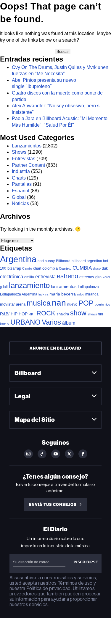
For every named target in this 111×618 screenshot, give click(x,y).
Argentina (18, 259)
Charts (19, 177)
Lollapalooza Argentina (18, 294)
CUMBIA (82, 268)
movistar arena (12, 304)
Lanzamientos (26, 145)
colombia (50, 268)
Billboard (63, 261)
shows (92, 314)
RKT (32, 314)
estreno (67, 276)
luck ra (43, 294)
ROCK (45, 313)
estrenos (86, 277)
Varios (51, 322)
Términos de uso (75, 583)
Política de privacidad (48, 588)
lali (5, 287)
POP (86, 303)
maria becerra (62, 294)
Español (20, 190)
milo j (80, 294)
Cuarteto (65, 268)
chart (37, 268)
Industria (21, 171)
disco (97, 268)
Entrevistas (23, 158)
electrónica (11, 276)
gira (98, 277)
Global (19, 197)
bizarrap (14, 268)
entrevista (45, 276)
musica (39, 303)
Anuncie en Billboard (55, 348)
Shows (19, 152)
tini (100, 314)
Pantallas (22, 184)
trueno (4, 323)
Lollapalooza (88, 287)
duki (105, 268)
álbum (68, 322)
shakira (63, 314)
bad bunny (46, 261)
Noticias (20, 203)
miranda (92, 294)
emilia (29, 277)
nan (59, 302)
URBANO (25, 322)
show (78, 313)
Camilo (27, 268)
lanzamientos (64, 286)
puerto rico (102, 304)
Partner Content (28, 165)
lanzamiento (29, 285)
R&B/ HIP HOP (14, 314)
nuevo (72, 304)
